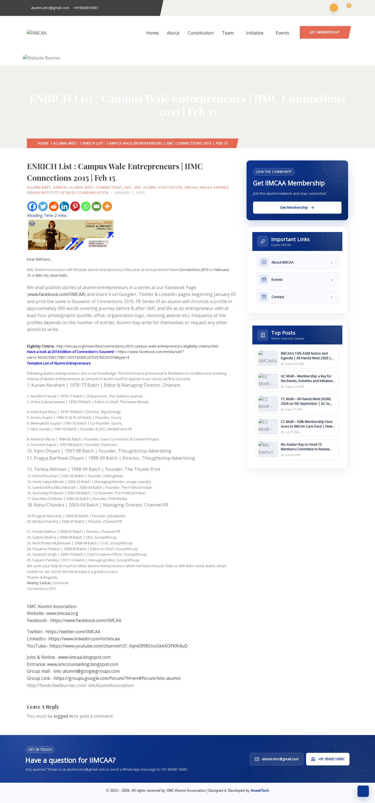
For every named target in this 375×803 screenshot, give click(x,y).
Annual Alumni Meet (73, 187)
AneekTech (260, 790)
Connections (109, 187)
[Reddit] (53, 206)
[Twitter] (43, 206)
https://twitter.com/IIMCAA (73, 632)
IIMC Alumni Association (158, 187)
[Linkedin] (64, 206)
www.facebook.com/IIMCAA (56, 294)
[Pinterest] (75, 206)
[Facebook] (32, 206)
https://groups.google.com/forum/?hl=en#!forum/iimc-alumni (117, 678)
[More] (107, 206)
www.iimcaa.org (62, 613)
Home (152, 33)
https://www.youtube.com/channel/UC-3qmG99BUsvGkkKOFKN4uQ (118, 646)
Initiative (255, 33)
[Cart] (345, 8)
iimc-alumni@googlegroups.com (86, 671)
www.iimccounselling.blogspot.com (82, 664)
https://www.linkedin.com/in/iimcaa (84, 639)
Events (282, 33)
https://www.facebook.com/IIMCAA (85, 620)
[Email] (96, 206)
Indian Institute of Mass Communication (68, 192)
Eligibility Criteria (40, 346)
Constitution (201, 33)
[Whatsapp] (86, 206)
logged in (63, 716)
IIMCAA (191, 187)
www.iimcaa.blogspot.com (84, 657)
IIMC (128, 187)
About (173, 33)
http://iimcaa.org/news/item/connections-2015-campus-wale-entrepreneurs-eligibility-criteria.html (137, 346)
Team (228, 33)
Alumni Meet (65, 143)
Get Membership (324, 32)
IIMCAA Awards (214, 187)
